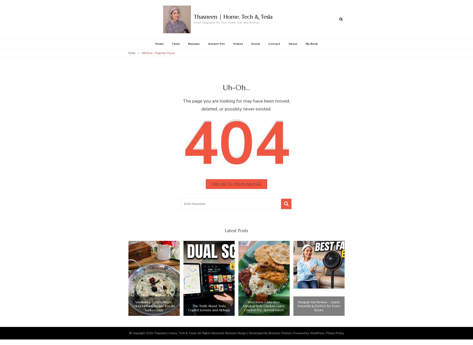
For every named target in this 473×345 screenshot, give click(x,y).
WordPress (317, 333)
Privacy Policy (335, 333)
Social (255, 44)
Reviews (194, 44)
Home (159, 44)
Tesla (176, 44)
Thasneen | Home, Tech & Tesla (233, 16)
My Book (312, 44)
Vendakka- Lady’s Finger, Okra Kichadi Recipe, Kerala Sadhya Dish (154, 306)
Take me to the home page (236, 184)
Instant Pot (216, 44)
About (293, 44)
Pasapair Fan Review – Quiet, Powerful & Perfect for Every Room (319, 306)
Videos (238, 44)
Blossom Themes (280, 333)
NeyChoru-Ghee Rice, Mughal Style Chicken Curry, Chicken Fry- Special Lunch (264, 306)
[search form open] (341, 19)
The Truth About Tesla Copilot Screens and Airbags (209, 308)
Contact (274, 44)
